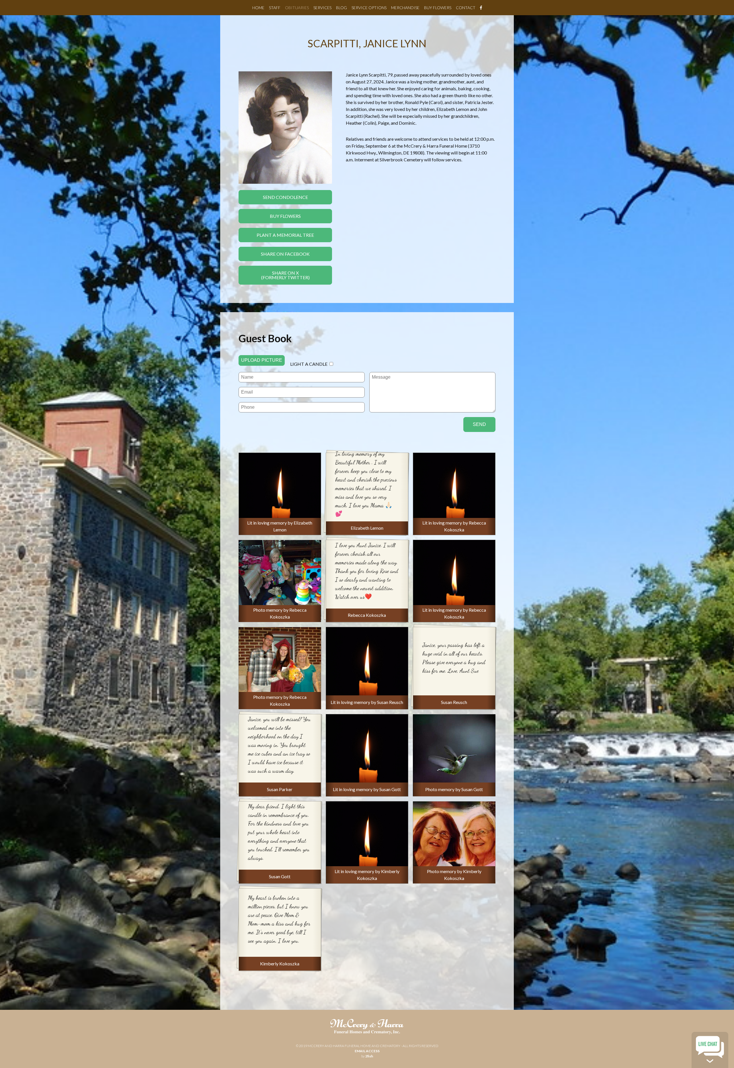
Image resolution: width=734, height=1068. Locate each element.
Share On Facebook (285, 254)
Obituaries (297, 7)
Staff (274, 7)
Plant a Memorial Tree (285, 235)
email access (367, 1051)
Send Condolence (285, 197)
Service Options (369, 7)
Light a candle (308, 364)
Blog (341, 7)
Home (258, 7)
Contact (465, 7)
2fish (369, 1056)
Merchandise (405, 7)
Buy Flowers (437, 7)
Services (322, 7)
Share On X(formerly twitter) (285, 275)
